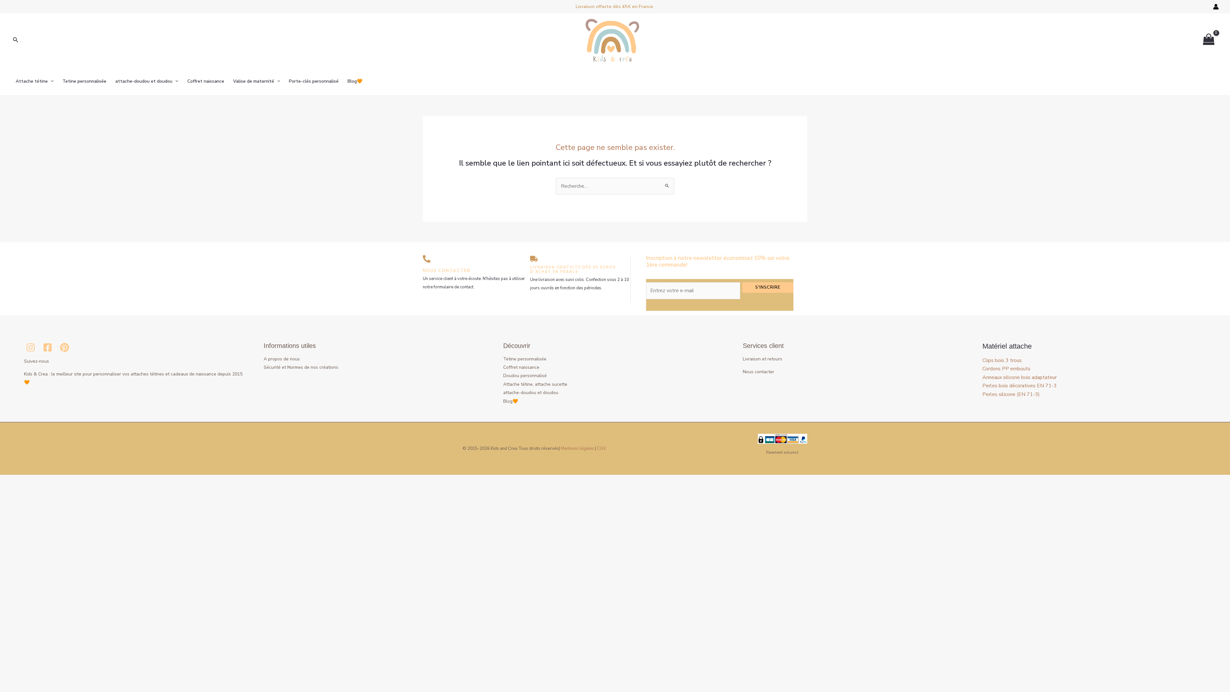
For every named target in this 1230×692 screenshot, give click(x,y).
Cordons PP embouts (1006, 368)
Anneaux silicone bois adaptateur (1019, 377)
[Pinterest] (64, 347)
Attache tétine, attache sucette (535, 384)
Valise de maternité (253, 81)
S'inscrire (767, 287)
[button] (16, 40)
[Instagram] (30, 347)
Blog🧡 (355, 81)
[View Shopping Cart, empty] (1208, 40)
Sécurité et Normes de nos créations (301, 367)
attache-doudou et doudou (143, 81)
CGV (601, 448)
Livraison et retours (762, 359)
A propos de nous (282, 359)
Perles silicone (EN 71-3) (1011, 394)
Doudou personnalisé (525, 376)
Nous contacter (758, 372)
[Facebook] (47, 347)
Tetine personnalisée (84, 81)
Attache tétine (32, 81)
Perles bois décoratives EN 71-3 (1019, 385)
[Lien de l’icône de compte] (1216, 7)
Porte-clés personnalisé (314, 81)
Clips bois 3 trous (1002, 360)
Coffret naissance (205, 81)
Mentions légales (577, 448)
